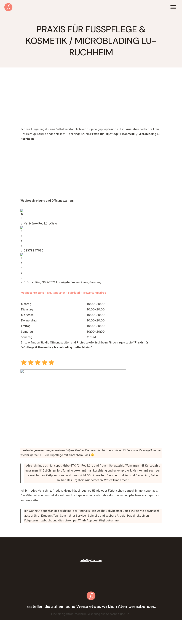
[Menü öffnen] (173, 7)
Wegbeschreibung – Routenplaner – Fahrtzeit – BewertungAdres (63, 293)
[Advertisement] (91, 101)
